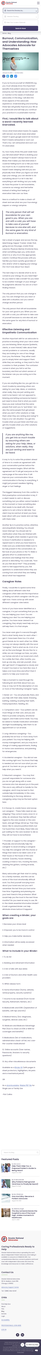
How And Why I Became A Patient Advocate (23, 1197)
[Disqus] (20, 1124)
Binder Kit (19, 1067)
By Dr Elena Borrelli (18, 1180)
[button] (38, 3)
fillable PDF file (26, 1085)
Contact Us (7, 1272)
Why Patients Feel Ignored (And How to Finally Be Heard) (25, 1183)
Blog (9, 33)
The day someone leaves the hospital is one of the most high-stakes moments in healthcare (24, 1214)
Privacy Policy (20, 1352)
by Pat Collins (19, 73)
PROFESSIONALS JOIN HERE (11, 1325)
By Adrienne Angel (18, 1209)
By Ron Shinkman (17, 1194)
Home (4, 33)
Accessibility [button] (5, 1320)
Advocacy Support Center (10, 1287)
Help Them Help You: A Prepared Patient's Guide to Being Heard (24, 1168)
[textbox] (21, 10)
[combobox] (20, 10)
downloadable (13, 1085)
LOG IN (3, 1329)
